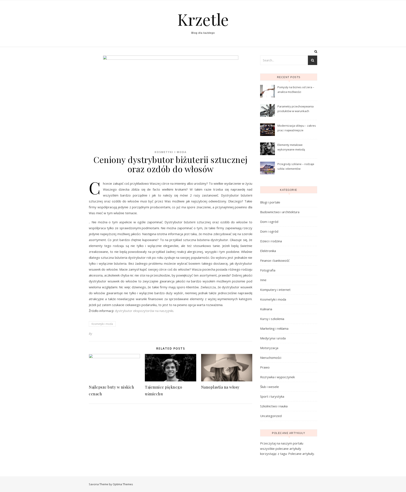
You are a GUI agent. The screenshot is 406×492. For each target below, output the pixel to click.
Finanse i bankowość (274, 260)
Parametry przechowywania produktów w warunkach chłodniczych (295, 109)
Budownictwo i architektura (279, 212)
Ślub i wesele (269, 387)
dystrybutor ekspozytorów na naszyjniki (144, 311)
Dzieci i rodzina (271, 241)
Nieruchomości (270, 357)
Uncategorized (271, 416)
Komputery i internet (275, 289)
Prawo (265, 367)
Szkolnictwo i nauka (274, 406)
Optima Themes (123, 484)
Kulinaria (266, 309)
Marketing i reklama (274, 328)
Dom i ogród (269, 222)
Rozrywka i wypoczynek (277, 377)
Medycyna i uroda (273, 338)
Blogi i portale (270, 202)
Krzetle (203, 19)
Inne (263, 280)
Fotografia (267, 270)
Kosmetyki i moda (171, 152)
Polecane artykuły (301, 453)
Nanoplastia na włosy (220, 387)
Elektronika (268, 251)
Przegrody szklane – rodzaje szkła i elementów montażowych (295, 166)
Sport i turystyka (272, 396)
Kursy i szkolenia (272, 319)
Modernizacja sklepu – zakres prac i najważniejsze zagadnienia (296, 128)
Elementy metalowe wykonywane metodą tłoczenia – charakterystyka (295, 147)
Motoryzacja (269, 348)
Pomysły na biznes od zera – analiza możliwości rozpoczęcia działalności (295, 90)
